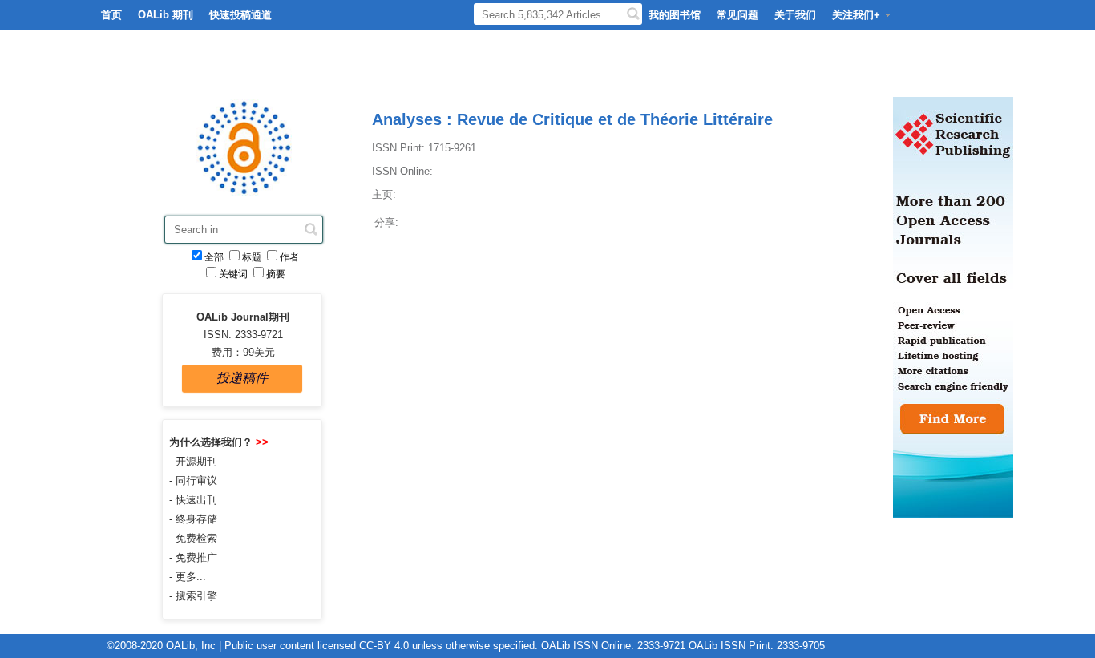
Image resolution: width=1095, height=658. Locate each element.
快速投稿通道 (240, 15)
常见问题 (737, 15)
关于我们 (795, 15)
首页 (111, 15)
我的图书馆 (675, 15)
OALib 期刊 (165, 15)
